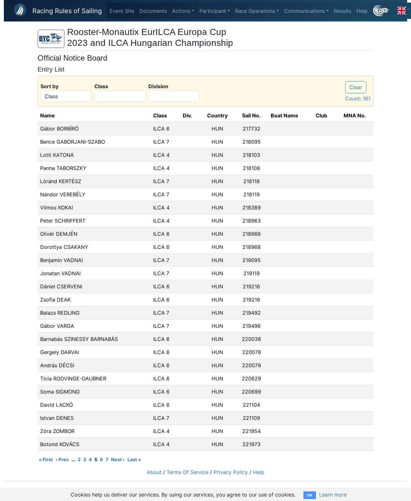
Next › (118, 459)
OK (309, 495)
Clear (355, 87)
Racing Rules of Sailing (67, 11)
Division (158, 86)
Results (342, 11)
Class (101, 86)
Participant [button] (212, 11)
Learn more (333, 494)
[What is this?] (384, 11)
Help (362, 11)
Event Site (121, 11)
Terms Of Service (187, 472)
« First (46, 459)
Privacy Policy (231, 472)
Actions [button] (181, 11)
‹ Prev (62, 459)
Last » (134, 459)
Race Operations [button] (255, 11)
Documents (153, 11)
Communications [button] (304, 11)
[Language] (404, 9)
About (154, 472)
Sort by (49, 86)
